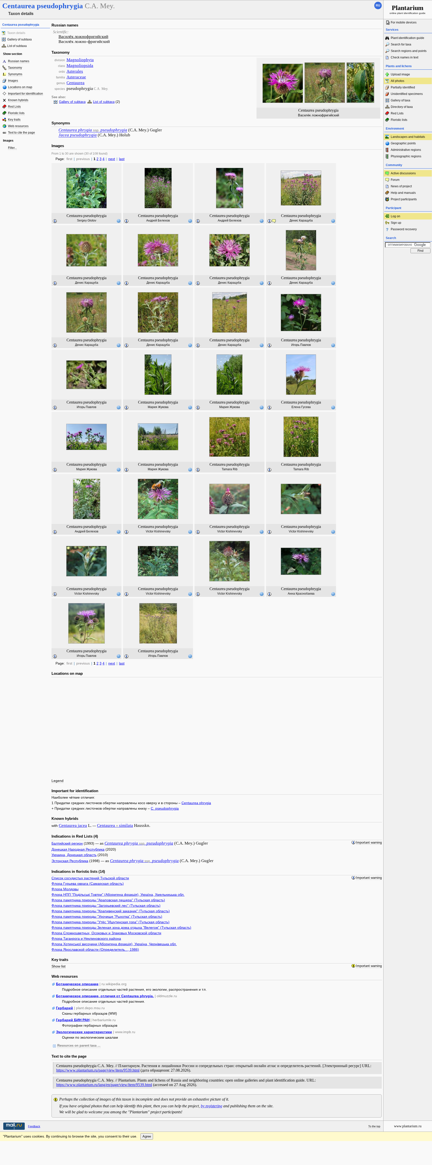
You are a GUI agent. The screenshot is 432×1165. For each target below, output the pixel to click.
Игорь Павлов (301, 345)
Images (13, 80)
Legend (58, 781)
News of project (401, 186)
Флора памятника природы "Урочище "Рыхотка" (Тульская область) (107, 917)
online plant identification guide (408, 9)
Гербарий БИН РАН (73, 1020)
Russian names (18, 61)
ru (378, 5)
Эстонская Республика (70, 861)
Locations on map (20, 87)
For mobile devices (403, 22)
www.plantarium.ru (408, 1126)
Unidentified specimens (407, 94)
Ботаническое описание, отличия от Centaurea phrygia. (105, 996)
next (111, 159)
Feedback (34, 1126)
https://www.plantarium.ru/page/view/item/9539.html (98, 1070)
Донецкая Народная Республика (78, 849)
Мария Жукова (158, 407)
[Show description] (55, 221)
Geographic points (403, 143)
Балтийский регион (67, 843)
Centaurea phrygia (196, 803)
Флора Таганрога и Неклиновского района (86, 938)
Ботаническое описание (77, 984)
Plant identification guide (407, 38)
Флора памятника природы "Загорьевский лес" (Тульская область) (106, 906)
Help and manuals (403, 193)
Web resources (18, 126)
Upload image (400, 74)
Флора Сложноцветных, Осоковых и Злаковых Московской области (106, 933)
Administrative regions (406, 150)
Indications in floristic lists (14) (78, 871)
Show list (59, 966)
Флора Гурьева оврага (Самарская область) (88, 884)
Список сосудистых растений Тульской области (90, 878)
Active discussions (403, 173)
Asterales (74, 71)
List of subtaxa (17, 46)
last (121, 159)
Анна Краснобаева (301, 593)
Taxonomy (15, 67)
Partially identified (403, 87)
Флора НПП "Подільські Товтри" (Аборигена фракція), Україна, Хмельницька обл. (118, 895)
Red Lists (14, 106)
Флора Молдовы (65, 889)
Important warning (369, 842)
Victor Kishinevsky (158, 531)
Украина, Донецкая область (74, 855)
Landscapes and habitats (408, 137)
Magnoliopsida (79, 65)
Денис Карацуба (301, 220)
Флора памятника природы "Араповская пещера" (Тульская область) (108, 900)
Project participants (404, 199)
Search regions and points (408, 51)
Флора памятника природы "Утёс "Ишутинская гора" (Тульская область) (111, 922)
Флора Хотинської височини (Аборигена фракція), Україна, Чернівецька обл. (114, 944)
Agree (146, 1136)
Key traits (14, 119)
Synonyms (15, 74)
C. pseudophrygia (165, 808)
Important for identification (25, 93)
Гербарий (64, 1008)
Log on (395, 216)
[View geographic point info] (118, 221)
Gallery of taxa (400, 100)
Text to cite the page (21, 132)
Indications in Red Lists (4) (75, 836)
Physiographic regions (406, 156)
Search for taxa (401, 44)
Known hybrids (18, 100)
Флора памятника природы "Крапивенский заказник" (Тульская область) (111, 911)
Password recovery (404, 229)
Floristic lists (16, 113)
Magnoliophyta (80, 59)
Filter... (12, 148)
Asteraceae (76, 77)
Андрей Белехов (158, 220)
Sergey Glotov (86, 220)
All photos (397, 81)
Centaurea (75, 82)
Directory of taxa (402, 107)
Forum (395, 180)
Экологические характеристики (84, 1032)
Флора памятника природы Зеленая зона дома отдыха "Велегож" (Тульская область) (121, 928)
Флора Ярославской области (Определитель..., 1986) (95, 949)
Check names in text (404, 57)
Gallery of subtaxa (19, 39)
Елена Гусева (301, 407)
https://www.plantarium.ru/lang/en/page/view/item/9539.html (104, 1085)
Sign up (396, 223)
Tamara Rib (230, 469)
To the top (374, 1126)
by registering (211, 1106)
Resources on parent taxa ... (78, 1045)
